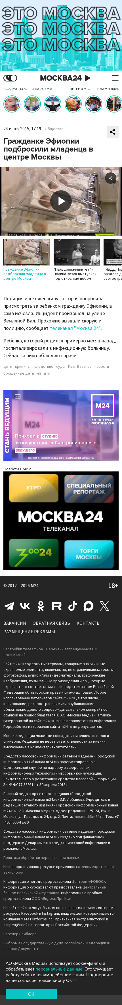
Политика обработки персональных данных (41, 858)
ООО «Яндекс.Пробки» (51, 899)
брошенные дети (18, 373)
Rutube (56, 606)
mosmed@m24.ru (89, 817)
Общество (54, 129)
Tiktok (72, 606)
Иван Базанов (80, 367)
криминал (23, 367)
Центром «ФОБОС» (88, 882)
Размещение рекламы (29, 632)
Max (88, 606)
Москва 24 (61, 78)
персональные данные (59, 969)
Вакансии (14, 623)
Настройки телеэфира (23, 649)
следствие (43, 367)
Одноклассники (41, 606)
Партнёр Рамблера (20, 934)
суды (60, 367)
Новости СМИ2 (17, 469)
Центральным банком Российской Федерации (54, 890)
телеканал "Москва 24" (75, 328)
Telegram (9, 606)
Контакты (89, 623)
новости (101, 367)
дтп (47, 373)
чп (39, 373)
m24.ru (18, 664)
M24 (35, 586)
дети (7, 367)
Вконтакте (25, 606)
